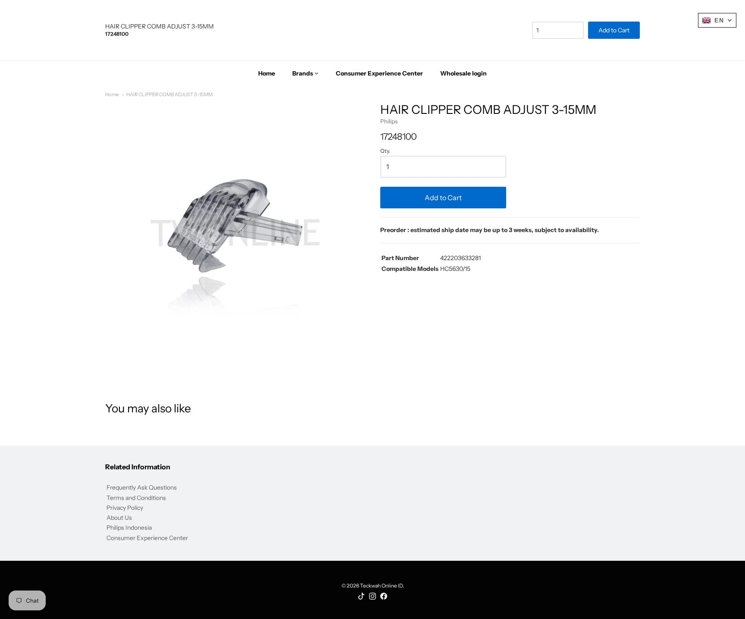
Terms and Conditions (136, 498)
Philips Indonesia (129, 527)
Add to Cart (443, 197)
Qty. (385, 151)
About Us (119, 518)
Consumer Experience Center (147, 538)
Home (112, 94)
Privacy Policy (124, 508)
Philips (389, 121)
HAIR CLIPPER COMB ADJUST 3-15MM (169, 94)
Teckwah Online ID (381, 585)
